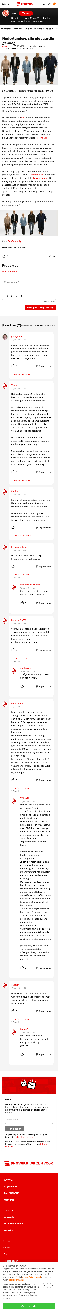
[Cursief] (11, 296)
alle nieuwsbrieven (24, 1137)
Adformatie (41, 137)
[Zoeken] (39, 4)
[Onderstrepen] (16, 296)
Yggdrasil (16, 385)
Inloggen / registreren (40, 307)
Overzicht (6, 28)
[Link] (21, 296)
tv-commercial (35, 174)
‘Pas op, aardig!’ (40, 178)
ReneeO (24, 1029)
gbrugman (16, 336)
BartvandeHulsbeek (30, 584)
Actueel (18, 28)
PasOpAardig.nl (16, 241)
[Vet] (7, 296)
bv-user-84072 (19, 546)
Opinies (28, 28)
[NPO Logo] (54, 4)
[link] (16, 247)
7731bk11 (24, 798)
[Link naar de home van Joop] (5, 13)
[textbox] (29, 285)
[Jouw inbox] (44, 4)
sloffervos (25, 667)
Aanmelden (14, 1128)
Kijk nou (50, 28)
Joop (14, 13)
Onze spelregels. (10, 271)
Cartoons (39, 28)
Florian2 (15, 491)
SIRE (23, 117)
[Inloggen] (49, 4)
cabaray (15, 984)
